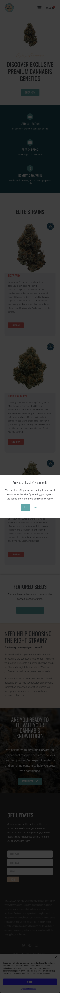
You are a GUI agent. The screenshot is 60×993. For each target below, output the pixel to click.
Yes (25, 507)
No (35, 507)
